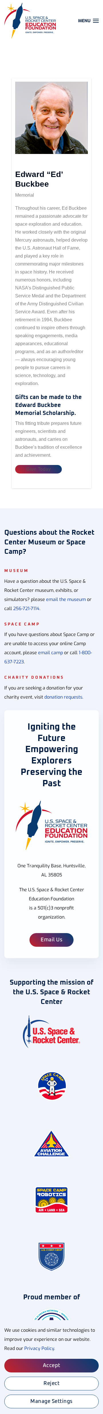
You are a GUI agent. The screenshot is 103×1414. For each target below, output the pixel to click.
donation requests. (63, 697)
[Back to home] (31, 20)
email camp (50, 653)
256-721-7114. (26, 609)
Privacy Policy (39, 1348)
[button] (88, 20)
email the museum (66, 599)
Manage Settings (51, 1401)
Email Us (51, 939)
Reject (51, 1383)
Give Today (38, 469)
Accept (51, 1365)
